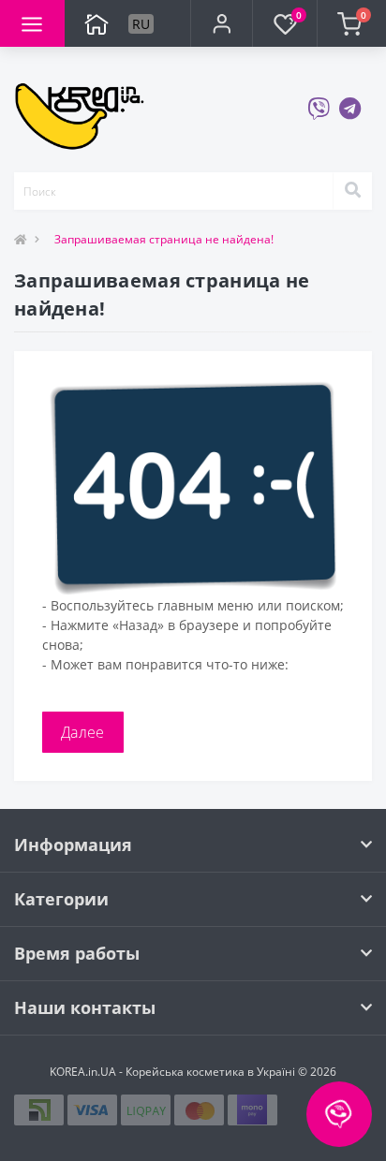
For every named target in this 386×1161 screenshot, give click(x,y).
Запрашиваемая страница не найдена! (164, 239)
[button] (221, 23)
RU (141, 24)
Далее (83, 732)
